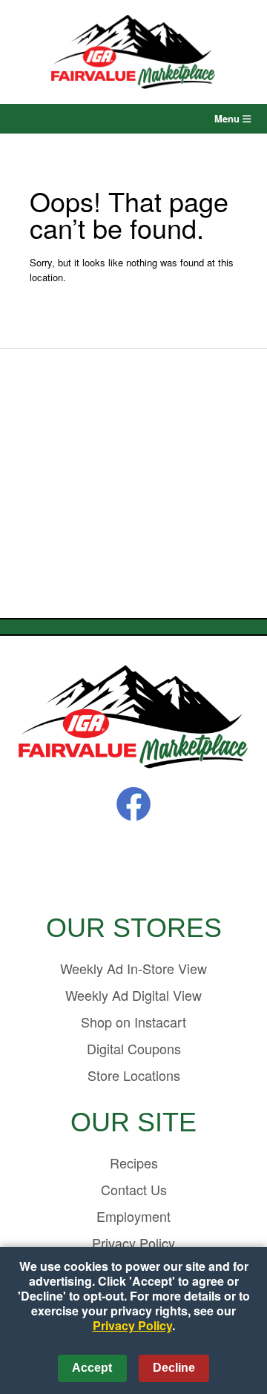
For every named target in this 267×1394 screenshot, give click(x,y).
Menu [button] (228, 118)
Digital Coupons (134, 1048)
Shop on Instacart (133, 1021)
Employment (133, 1216)
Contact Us (134, 1189)
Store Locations (134, 1075)
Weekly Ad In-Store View (133, 968)
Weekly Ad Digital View (133, 995)
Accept (92, 1367)
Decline (174, 1367)
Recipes (134, 1162)
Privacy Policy (132, 1325)
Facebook (133, 804)
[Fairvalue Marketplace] (133, 718)
